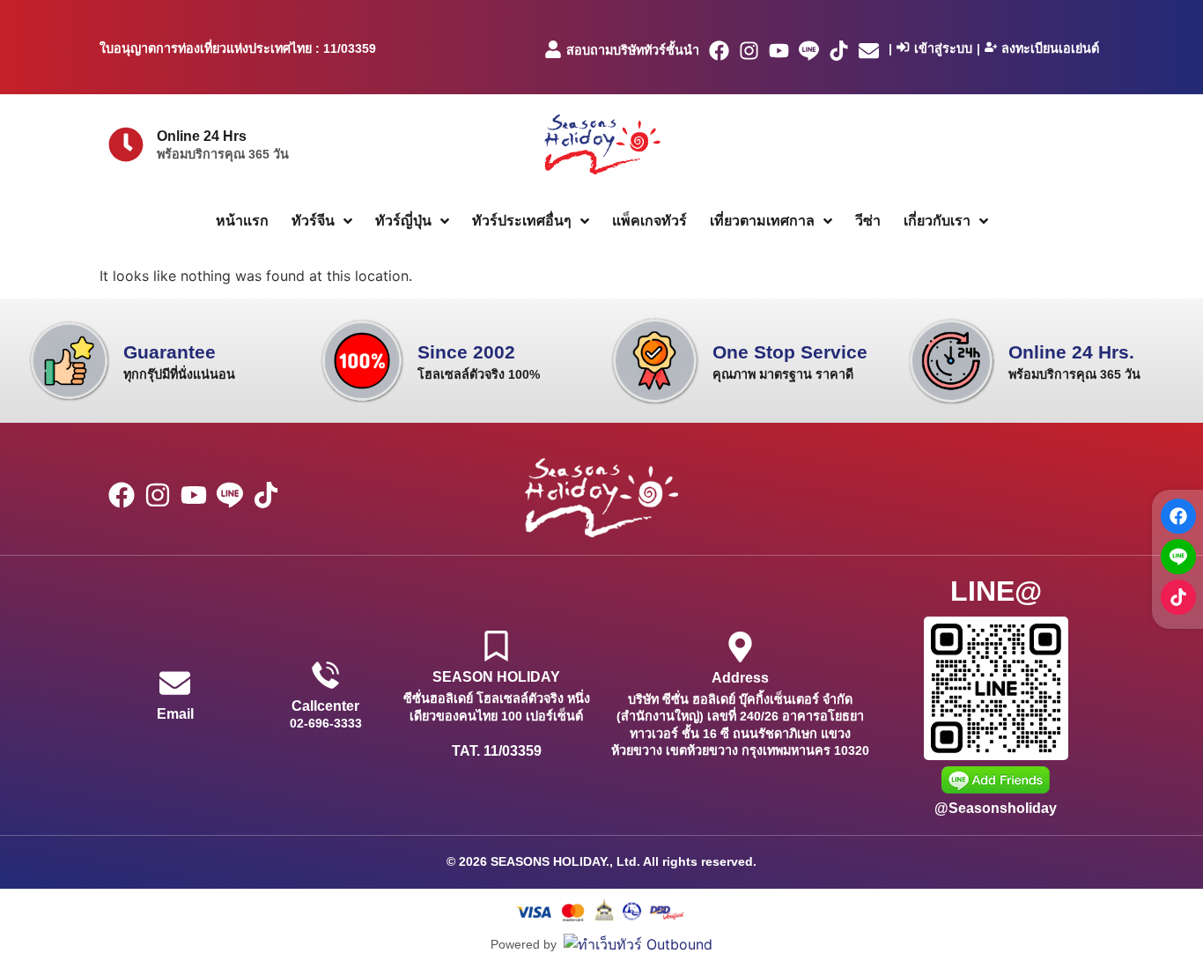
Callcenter (325, 705)
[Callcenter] (325, 675)
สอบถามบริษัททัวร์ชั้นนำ (632, 50)
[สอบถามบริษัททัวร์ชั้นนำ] (553, 49)
